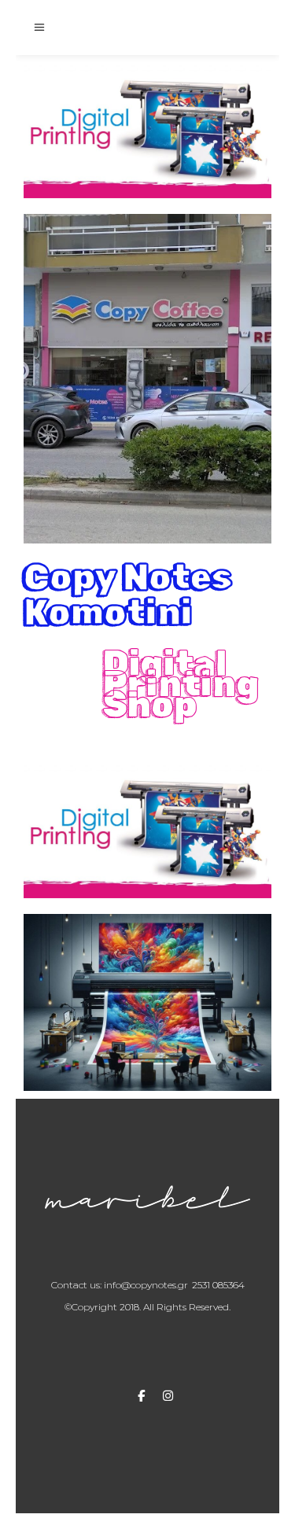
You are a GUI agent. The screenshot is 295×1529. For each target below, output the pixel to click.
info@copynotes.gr (146, 1285)
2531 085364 (218, 1285)
